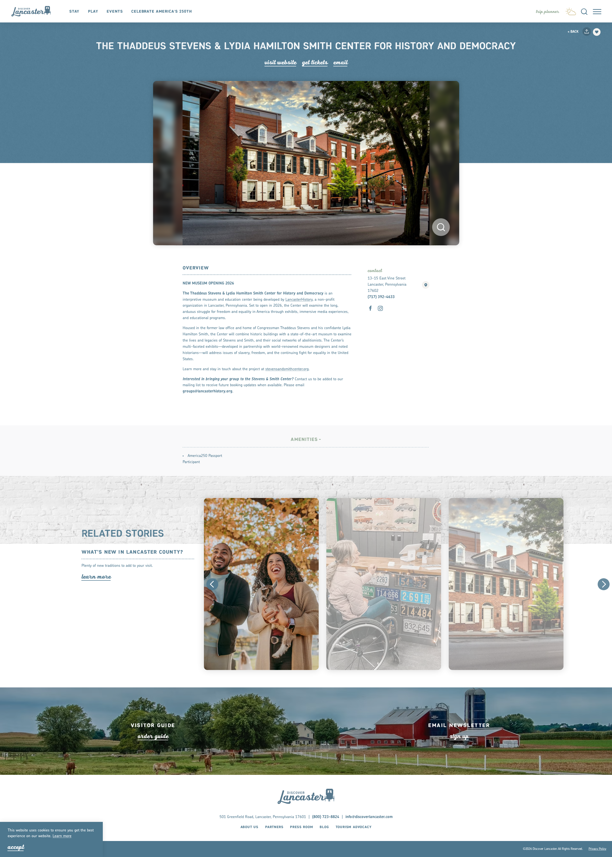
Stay (74, 11)
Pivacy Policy (597, 848)
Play (93, 11)
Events (115, 11)
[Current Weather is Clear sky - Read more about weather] (571, 10)
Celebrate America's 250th (161, 11)
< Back (573, 32)
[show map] (425, 285)
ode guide (153, 736)
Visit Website (280, 62)
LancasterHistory (298, 300)
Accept (16, 847)
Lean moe (62, 836)
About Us (249, 827)
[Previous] (212, 584)
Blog (324, 827)
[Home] (34, 11)
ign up (459, 736)
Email (340, 62)
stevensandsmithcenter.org (287, 369)
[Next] (604, 584)
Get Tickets (315, 62)
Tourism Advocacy (354, 827)
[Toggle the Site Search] (584, 11)
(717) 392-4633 (381, 297)
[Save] (597, 32)
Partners (274, 827)
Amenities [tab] (304, 439)
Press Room (301, 827)
